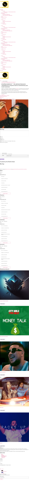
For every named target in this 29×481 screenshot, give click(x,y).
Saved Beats (4, 39)
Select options (3, 303)
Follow (1, 98)
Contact (4, 22)
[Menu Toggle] (0, 80)
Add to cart (2, 159)
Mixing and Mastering (4, 12)
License (3, 155)
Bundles (4, 26)
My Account (3, 38)
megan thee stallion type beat (17, 169)
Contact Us (2, 457)
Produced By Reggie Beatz (6, 14)
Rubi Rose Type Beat (24, 169)
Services (4, 20)
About (2, 19)
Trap (10, 169)
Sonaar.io (17, 88)
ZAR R (3, 471)
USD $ (2, 473)
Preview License (5, 193)
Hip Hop (8, 169)
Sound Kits (4, 18)
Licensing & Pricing (3, 32)
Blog (2, 16)
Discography (3, 13)
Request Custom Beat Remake (7, 21)
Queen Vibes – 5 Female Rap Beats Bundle (9, 27)
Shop (2, 33)
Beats (2, 10)
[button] (14, 24)
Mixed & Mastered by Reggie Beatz (7, 15)
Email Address (2, 476)
